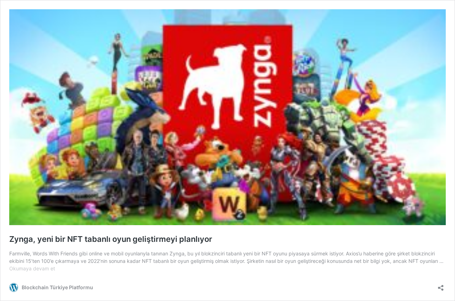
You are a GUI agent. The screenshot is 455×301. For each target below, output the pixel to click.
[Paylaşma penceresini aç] (441, 285)
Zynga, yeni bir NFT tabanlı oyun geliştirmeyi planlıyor (110, 239)
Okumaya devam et (32, 268)
